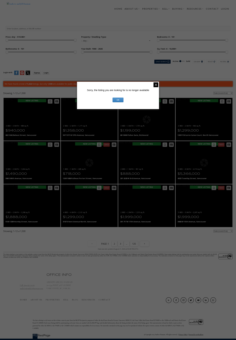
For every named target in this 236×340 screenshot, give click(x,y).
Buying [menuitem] (177, 8)
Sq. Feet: (166, 48)
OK (118, 100)
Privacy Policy (183, 334)
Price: (15, 37)
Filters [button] (223, 61)
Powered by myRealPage (196, 334)
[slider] (7, 40)
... (126, 243)
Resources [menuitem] (194, 8)
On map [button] (197, 61)
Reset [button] (210, 61)
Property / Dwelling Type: (93, 37)
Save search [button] (161, 61)
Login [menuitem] (225, 8)
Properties (53, 300)
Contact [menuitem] (212, 8)
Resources (88, 300)
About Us (36, 300)
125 (134, 243)
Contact (104, 300)
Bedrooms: (166, 37)
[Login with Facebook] (16, 74)
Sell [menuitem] (165, 8)
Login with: (8, 72)
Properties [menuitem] (150, 8)
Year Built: (92, 48)
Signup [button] (37, 73)
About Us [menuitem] (131, 8)
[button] (169, 300)
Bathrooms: (15, 48)
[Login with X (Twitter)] (28, 74)
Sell (66, 300)
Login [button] (46, 73)
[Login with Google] (22, 74)
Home (23, 300)
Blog (75, 300)
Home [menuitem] (118, 8)
